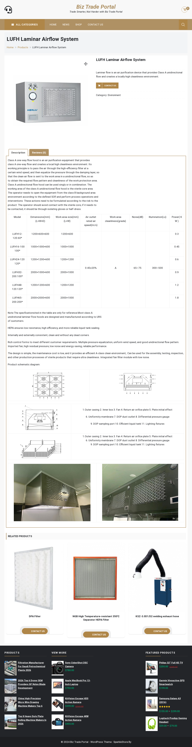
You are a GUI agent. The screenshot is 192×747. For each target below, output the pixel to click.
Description (18, 152)
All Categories (26, 24)
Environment (114, 95)
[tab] (18, 152)
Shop (78, 24)
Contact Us (95, 24)
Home (53, 24)
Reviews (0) (39, 152)
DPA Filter (35, 616)
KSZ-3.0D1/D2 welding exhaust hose (157, 616)
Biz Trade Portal (96, 6)
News (66, 24)
